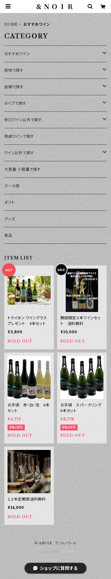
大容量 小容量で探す (22, 169)
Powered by (50, 552)
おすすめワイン (17, 53)
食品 (8, 235)
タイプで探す (15, 103)
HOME (11, 24)
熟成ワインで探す (19, 136)
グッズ (9, 218)
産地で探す (14, 70)
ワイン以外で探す (19, 152)
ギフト (9, 202)
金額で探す (14, 86)
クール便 (12, 185)
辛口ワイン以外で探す (23, 119)
